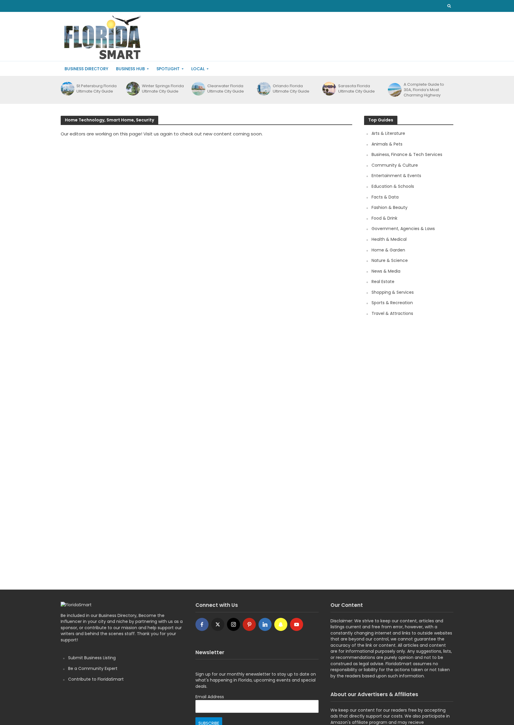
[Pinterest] (249, 624)
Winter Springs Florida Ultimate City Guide (163, 88)
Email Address (209, 697)
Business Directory (86, 69)
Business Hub (130, 69)
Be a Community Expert (92, 668)
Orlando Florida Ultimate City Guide (291, 88)
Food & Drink (384, 218)
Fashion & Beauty (390, 207)
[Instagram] (233, 624)
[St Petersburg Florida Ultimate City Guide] (67, 89)
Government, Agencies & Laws (403, 229)
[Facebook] (202, 624)
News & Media (386, 271)
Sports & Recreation (392, 303)
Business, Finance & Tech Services (407, 154)
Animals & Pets (387, 144)
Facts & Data (385, 197)
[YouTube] (296, 624)
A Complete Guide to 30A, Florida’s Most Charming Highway (424, 90)
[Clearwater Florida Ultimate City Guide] (198, 89)
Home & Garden (388, 250)
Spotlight (168, 69)
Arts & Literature (388, 133)
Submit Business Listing (92, 658)
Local (198, 69)
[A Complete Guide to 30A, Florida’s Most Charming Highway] (394, 90)
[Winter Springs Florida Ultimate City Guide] (132, 89)
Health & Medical (389, 239)
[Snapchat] (280, 624)
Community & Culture (395, 165)
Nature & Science (390, 260)
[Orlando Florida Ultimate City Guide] (263, 89)
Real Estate (383, 282)
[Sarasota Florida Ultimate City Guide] (328, 89)
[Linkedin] (265, 624)
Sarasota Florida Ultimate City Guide (356, 88)
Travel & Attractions (392, 313)
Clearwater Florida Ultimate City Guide (225, 88)
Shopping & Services (393, 292)
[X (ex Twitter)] (217, 624)
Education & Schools (393, 186)
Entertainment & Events (396, 176)
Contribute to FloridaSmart (96, 679)
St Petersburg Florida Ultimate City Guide (96, 88)
